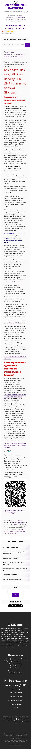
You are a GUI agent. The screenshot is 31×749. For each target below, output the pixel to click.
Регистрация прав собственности (12, 579)
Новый (11, 531)
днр (5, 533)
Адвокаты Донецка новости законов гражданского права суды (13, 546)
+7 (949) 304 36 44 (15, 666)
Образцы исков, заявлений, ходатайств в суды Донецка (15, 552)
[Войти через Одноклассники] (21, 605)
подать (23, 529)
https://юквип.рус (16, 520)
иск (24, 531)
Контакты (15, 655)
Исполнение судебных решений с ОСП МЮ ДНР (15, 569)
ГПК (21, 531)
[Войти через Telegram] (12, 605)
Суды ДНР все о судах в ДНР (13, 56)
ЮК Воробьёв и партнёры (15, 744)
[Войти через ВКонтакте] (15, 605)
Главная (6, 52)
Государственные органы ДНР (13, 54)
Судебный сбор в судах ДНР (11, 558)
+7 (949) (15, 25)
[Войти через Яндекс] (18, 605)
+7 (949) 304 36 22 (15, 668)
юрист (6, 531)
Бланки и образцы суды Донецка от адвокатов (13, 563)
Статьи (12, 52)
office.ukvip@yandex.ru (15, 18)
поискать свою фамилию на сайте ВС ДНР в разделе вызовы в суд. (15, 397)
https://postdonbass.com (16, 323)
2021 (15, 533)
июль (11, 533)
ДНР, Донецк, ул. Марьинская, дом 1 (15, 661)
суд (8, 533)
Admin (16, 525)
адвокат (16, 531)
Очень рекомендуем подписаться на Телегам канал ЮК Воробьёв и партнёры (15, 445)
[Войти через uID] (9, 605)
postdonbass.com (15, 282)
